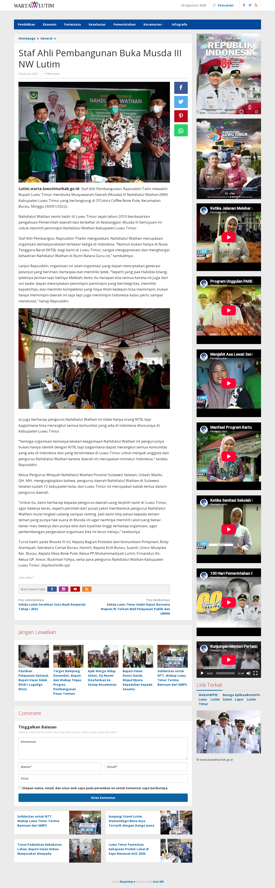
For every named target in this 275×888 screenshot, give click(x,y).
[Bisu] (248, 673)
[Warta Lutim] (34, 4)
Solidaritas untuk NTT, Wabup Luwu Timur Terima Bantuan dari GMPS (38, 820)
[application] (229, 659)
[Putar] (202, 673)
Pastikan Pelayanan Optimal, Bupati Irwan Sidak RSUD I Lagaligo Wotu (33, 680)
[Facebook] (53, 589)
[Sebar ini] (181, 88)
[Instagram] (64, 589)
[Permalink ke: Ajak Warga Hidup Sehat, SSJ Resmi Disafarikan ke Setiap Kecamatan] (103, 656)
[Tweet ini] (181, 102)
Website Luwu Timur (205, 699)
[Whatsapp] (181, 130)
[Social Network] (250, 5)
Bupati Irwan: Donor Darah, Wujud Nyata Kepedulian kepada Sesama (137, 680)
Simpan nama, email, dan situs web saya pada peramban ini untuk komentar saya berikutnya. (95, 788)
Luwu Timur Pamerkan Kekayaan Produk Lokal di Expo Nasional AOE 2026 (129, 849)
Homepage (26, 38)
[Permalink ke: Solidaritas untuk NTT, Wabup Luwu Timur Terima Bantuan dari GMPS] (172, 656)
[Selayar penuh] (255, 673)
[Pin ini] (181, 116)
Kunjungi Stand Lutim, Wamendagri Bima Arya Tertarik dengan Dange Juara (131, 820)
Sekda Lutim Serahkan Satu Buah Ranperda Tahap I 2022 (52, 604)
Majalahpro (127, 881)
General (46, 38)
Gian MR (158, 881)
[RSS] (88, 589)
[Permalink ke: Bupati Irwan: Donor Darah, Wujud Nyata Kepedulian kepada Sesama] (138, 656)
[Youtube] (76, 589)
